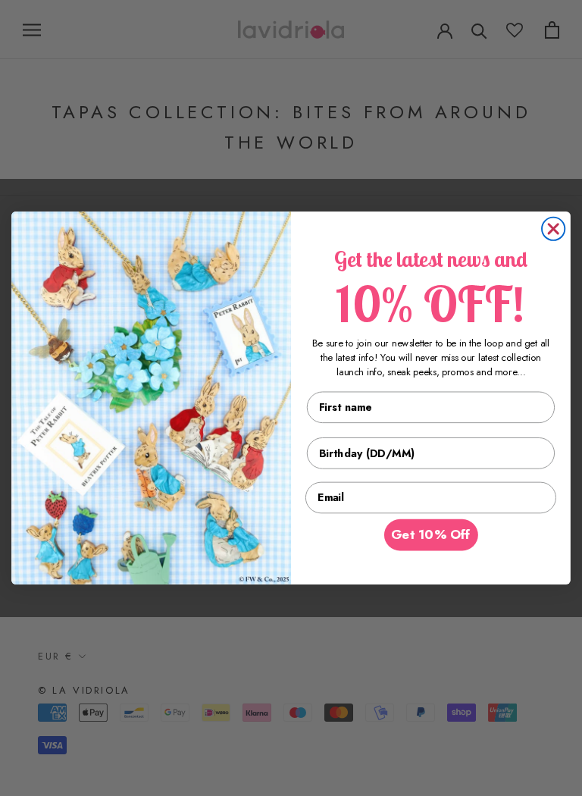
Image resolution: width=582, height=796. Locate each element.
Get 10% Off (431, 535)
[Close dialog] (553, 229)
